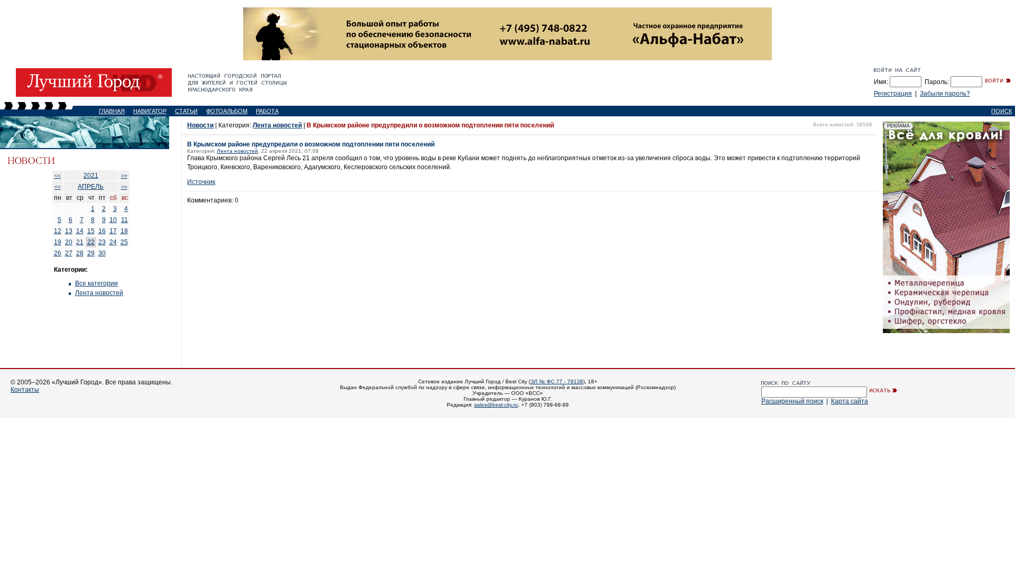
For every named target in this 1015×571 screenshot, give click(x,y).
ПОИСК (1001, 111)
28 (80, 253)
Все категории (96, 283)
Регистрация (893, 93)
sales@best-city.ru (496, 405)
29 (91, 253)
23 (102, 242)
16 (102, 231)
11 (124, 220)
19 (57, 242)
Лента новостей (99, 293)
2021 (91, 175)
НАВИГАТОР (150, 111)
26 (57, 253)
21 (80, 242)
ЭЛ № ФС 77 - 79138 (556, 381)
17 (113, 231)
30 (102, 253)
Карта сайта (849, 401)
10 (113, 220)
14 (80, 231)
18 (124, 231)
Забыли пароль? (945, 93)
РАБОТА (267, 111)
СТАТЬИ (186, 111)
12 (57, 231)
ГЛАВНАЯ (112, 111)
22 (91, 242)
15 (91, 231)
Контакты (25, 389)
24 (113, 242)
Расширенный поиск (792, 401)
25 (124, 242)
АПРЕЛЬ (91, 186)
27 (68, 253)
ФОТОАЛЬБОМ (226, 111)
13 (68, 231)
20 (68, 242)
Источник (201, 182)
